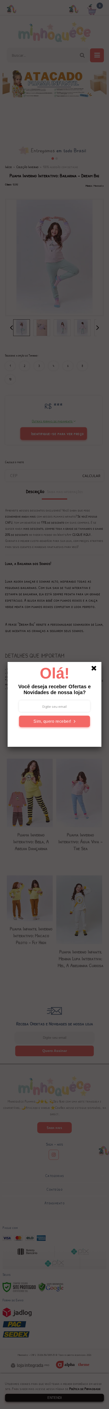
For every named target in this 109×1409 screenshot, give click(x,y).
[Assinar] (54, 721)
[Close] (95, 669)
